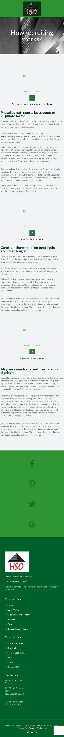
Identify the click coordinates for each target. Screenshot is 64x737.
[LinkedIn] (36, 732)
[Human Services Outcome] (32, 8)
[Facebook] (28, 732)
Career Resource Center (18, 629)
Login (10, 662)
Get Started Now (15, 643)
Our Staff (12, 648)
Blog (9, 657)
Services (11, 619)
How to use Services (16, 653)
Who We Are (13, 610)
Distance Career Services (19, 615)
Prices (10, 624)
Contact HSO (13, 667)
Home (10, 605)
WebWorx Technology (37, 728)
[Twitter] (32, 732)
